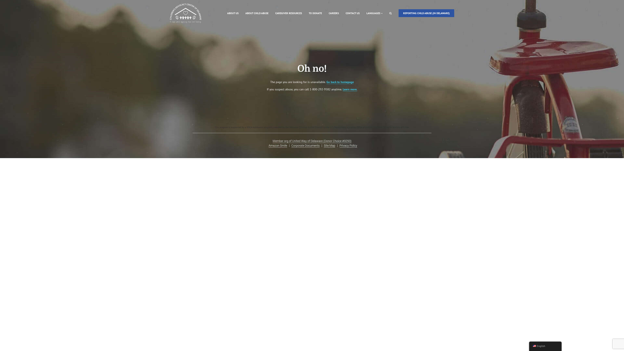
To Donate (315, 13)
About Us (233, 13)
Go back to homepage (340, 82)
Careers (334, 13)
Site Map (329, 145)
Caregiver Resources (288, 13)
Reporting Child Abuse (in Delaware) (426, 13)
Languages (373, 13)
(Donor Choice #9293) (312, 141)
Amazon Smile (278, 145)
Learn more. (350, 89)
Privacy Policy (348, 145)
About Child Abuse (256, 13)
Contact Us (353, 13)
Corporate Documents (305, 145)
